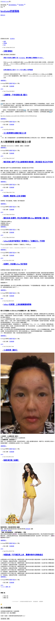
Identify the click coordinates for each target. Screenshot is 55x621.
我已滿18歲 (3, 618)
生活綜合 (12, 38)
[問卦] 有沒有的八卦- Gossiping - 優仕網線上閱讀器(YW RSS (23, 58)
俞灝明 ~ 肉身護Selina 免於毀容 (15, 264)
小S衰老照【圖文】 (10, 350)
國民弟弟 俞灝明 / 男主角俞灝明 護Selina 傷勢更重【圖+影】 (26, 218)
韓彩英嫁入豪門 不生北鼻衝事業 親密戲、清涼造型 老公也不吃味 (28, 162)
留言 (14, 83)
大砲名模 (27, 528)
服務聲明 (41, 601)
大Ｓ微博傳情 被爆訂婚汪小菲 (14, 133)
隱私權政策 (35, 601)
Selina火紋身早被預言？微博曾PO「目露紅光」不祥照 (24, 241)
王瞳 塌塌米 (7, 51)
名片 (4, 45)
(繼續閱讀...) (4, 80)
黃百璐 (9, 530)
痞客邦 (11, 83)
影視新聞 (11, 86)
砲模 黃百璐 (4, 530)
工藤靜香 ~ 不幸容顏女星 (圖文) (15, 95)
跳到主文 (3, 15)
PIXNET (16, 601)
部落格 (5, 43)
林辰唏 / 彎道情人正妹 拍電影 (14, 196)
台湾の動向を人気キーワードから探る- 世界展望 (18, 70)
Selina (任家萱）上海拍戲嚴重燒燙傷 (17, 304)
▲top (2, 88)
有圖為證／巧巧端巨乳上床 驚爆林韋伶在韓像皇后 (23, 555)
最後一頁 (8, 586)
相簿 (4, 41)
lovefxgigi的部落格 (10, 11)
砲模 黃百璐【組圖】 (11, 460)
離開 (8, 618)
